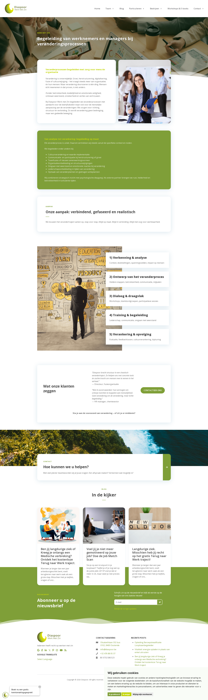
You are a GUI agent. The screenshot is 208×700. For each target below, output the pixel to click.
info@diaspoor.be (108, 649)
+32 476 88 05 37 (107, 653)
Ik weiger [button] (126, 694)
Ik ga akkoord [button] (114, 694)
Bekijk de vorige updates (125, 608)
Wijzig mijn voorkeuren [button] (142, 694)
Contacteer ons (153, 390)
